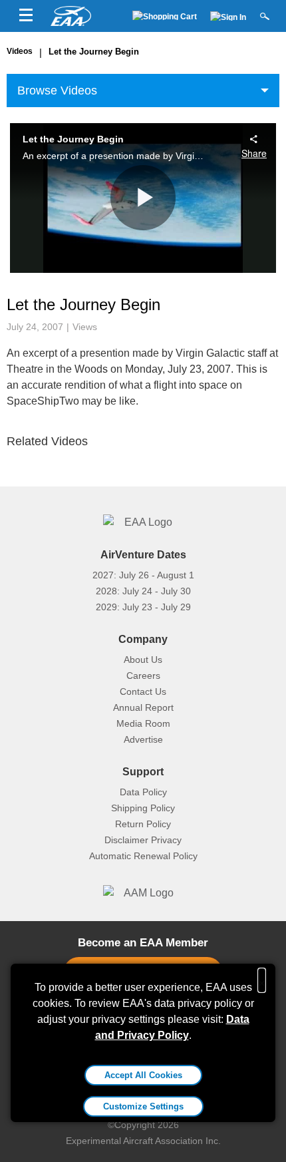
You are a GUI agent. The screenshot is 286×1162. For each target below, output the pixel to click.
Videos (20, 51)
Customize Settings (143, 1106)
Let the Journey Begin (94, 52)
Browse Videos (57, 90)
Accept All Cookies (143, 1075)
